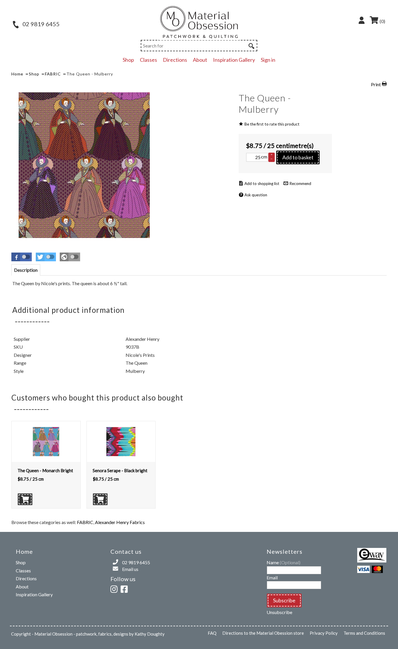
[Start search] (251, 45)
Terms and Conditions (364, 633)
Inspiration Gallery (234, 60)
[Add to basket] (25, 499)
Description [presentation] (26, 270)
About (200, 60)
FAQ (212, 633)
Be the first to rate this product (272, 124)
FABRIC (85, 522)
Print (376, 84)
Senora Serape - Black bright (120, 470)
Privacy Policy (324, 633)
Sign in (268, 60)
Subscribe (284, 600)
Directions (175, 60)
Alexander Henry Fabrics (120, 522)
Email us (130, 569)
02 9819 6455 (40, 23)
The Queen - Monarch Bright (45, 470)
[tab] (25, 270)
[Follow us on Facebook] (125, 588)
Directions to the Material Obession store (263, 633)
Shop (128, 60)
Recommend (300, 183)
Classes (148, 60)
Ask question (255, 195)
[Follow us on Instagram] (115, 588)
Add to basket (298, 157)
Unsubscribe (279, 612)
